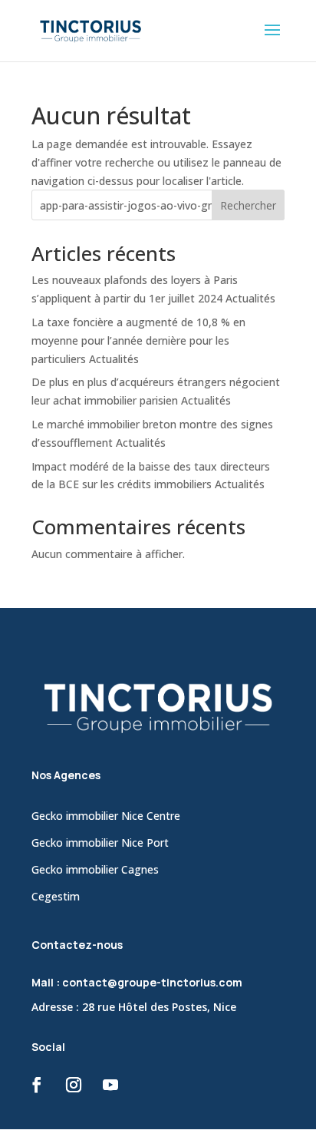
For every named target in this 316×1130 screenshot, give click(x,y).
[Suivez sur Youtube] (110, 1084)
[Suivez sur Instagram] (73, 1084)
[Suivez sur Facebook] (36, 1084)
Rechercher (248, 205)
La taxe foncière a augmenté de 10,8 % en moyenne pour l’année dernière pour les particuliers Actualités (138, 340)
